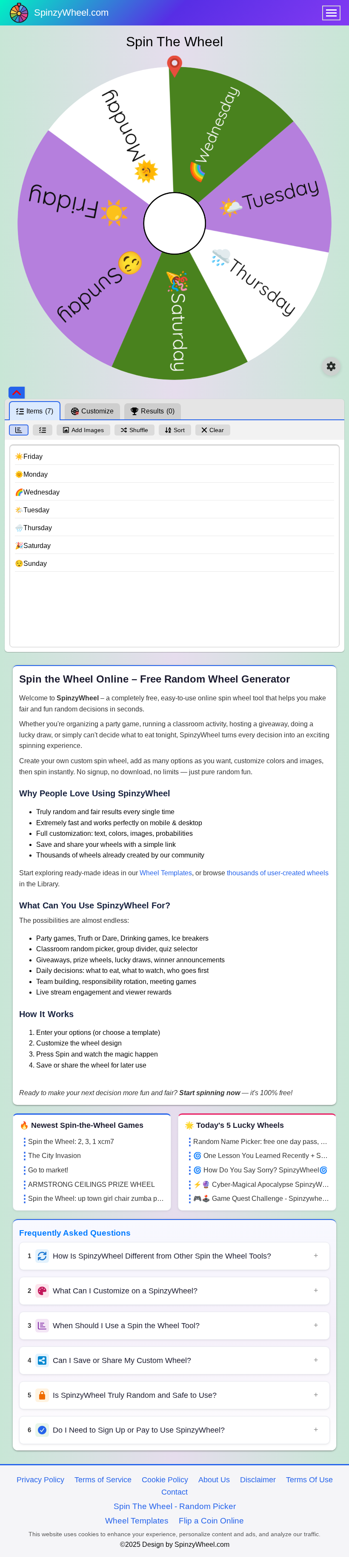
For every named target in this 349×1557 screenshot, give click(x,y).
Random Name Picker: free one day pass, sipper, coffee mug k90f (261, 1141)
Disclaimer (258, 1479)
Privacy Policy (40, 1479)
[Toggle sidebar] (17, 393)
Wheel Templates (166, 873)
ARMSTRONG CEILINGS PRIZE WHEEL (91, 1184)
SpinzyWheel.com (71, 12)
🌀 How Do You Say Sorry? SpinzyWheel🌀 (260, 1170)
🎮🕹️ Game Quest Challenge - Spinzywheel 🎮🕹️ (261, 1198)
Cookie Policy (165, 1479)
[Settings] (331, 366)
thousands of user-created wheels (278, 873)
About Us (214, 1479)
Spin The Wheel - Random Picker (175, 1506)
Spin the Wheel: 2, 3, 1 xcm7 (71, 1141)
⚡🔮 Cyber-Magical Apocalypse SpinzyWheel (261, 1184)
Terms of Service (103, 1479)
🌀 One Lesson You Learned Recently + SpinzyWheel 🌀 (261, 1155)
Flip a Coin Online (211, 1520)
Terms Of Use (309, 1479)
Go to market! (48, 1170)
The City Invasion (54, 1155)
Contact (174, 1492)
